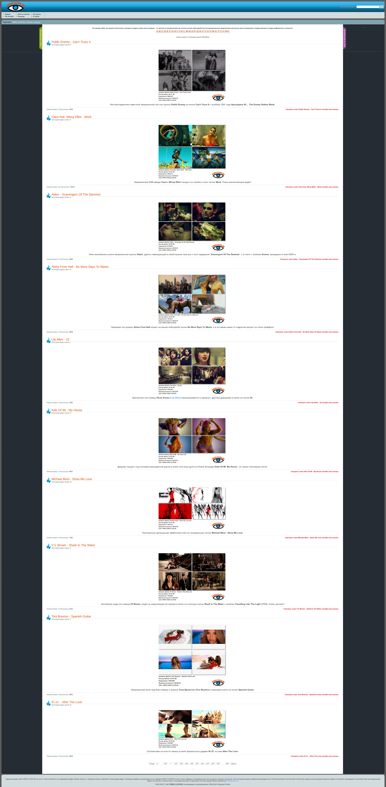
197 (176, 764)
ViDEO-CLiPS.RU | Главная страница (26, 22)
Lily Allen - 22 (60, 339)
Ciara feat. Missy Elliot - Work (71, 117)
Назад (151, 764)
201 (197, 764)
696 (227, 764)
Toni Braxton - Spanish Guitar (71, 616)
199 (186, 764)
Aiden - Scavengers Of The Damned (76, 194)
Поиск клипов (24, 14)
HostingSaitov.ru (232, 781)
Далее (233, 764)
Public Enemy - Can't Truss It (71, 42)
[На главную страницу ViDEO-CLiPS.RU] (16, 11)
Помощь (21, 16)
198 (181, 764)
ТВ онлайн (9, 16)
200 (191, 764)
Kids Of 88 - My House (67, 410)
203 (207, 764)
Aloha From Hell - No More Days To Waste (80, 266)
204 (213, 764)
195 (165, 764)
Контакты (37, 14)
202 (202, 764)
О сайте (36, 16)
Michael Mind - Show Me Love (72, 479)
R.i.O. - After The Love (67, 702)
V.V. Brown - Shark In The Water (73, 545)
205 (218, 764)
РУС (227, 31)
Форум (7, 14)
